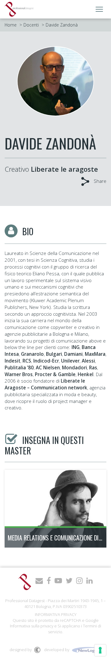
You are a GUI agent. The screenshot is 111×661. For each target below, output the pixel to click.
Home (11, 25)
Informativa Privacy (55, 614)
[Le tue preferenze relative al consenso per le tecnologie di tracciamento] (100, 650)
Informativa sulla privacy (31, 626)
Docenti (31, 25)
